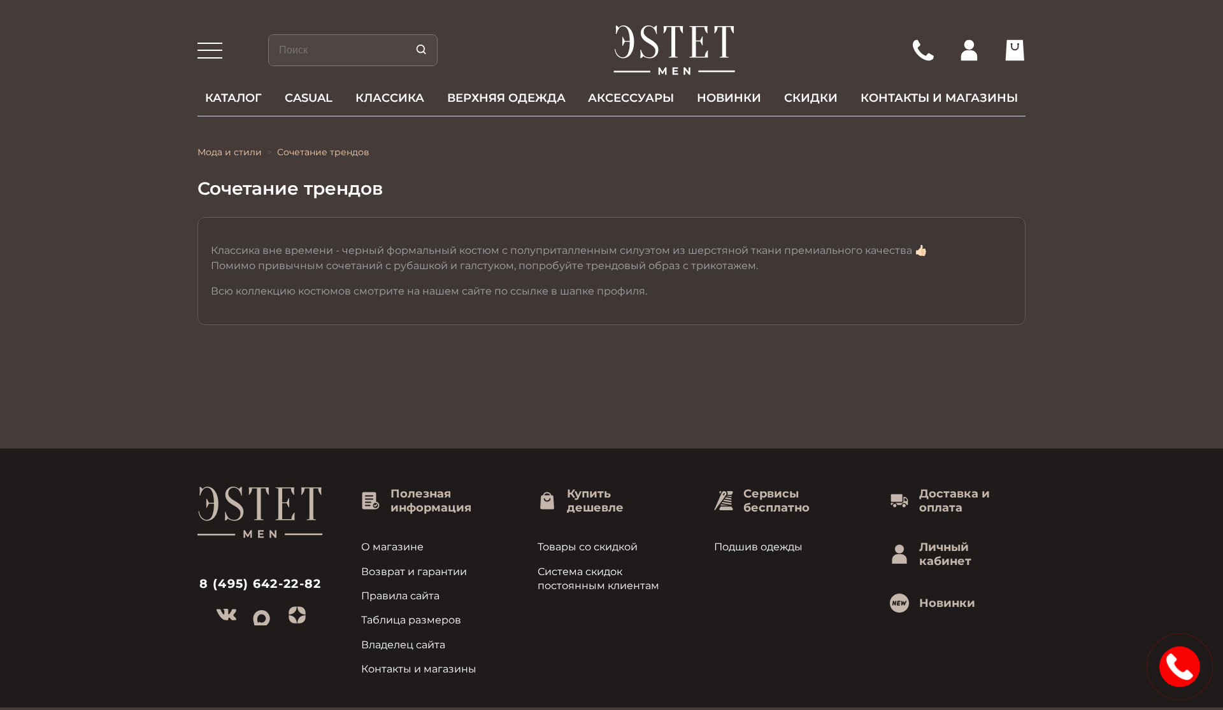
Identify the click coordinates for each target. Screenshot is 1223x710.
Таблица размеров (411, 620)
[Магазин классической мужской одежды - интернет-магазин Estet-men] (674, 50)
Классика (389, 98)
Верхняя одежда (506, 98)
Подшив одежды (758, 547)
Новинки (729, 98)
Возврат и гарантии (414, 572)
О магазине (392, 547)
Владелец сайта (403, 645)
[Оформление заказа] (1015, 50)
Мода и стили (229, 152)
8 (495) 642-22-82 (260, 583)
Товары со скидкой (588, 547)
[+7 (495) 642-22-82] (923, 50)
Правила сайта (400, 596)
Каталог (233, 98)
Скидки (811, 98)
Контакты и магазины (939, 98)
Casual (309, 98)
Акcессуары (631, 98)
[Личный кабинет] (969, 50)
